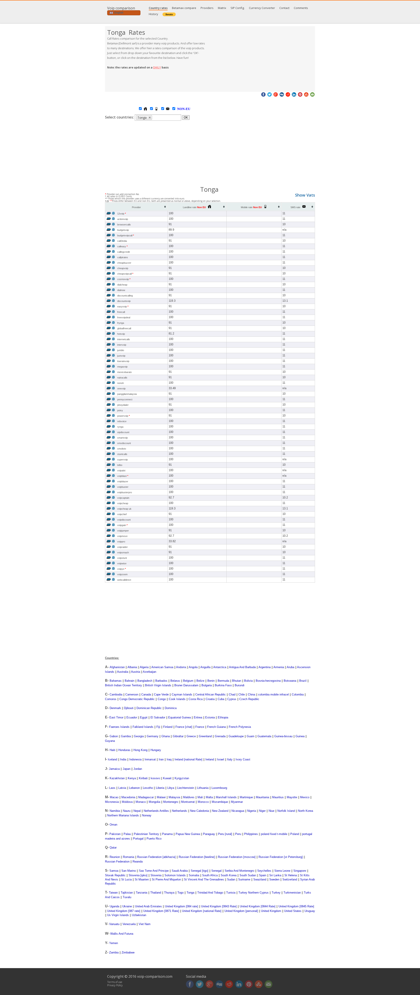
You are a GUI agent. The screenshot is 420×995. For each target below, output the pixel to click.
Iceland (112, 759)
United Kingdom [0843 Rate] (219, 906)
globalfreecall (124, 328)
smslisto (121, 448)
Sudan (231, 879)
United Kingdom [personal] (241, 911)
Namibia (115, 810)
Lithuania (202, 787)
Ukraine (127, 906)
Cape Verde (161, 694)
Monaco (141, 801)
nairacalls (122, 377)
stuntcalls (122, 454)
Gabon (114, 736)
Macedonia (128, 797)
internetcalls (123, 339)
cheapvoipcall (125, 273)
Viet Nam (144, 924)
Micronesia (112, 801)
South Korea (228, 875)
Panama (167, 834)
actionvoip (122, 219)
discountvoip (124, 301)
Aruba (290, 667)
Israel (220, 759)
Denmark (115, 708)
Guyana (110, 740)
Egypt (143, 717)
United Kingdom (271, 911)
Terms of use (114, 982)
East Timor (116, 717)
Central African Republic (210, 694)
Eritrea (198, 717)
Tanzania (141, 892)
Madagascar (146, 797)
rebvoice (121, 421)
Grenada (220, 736)
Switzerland (289, 879)
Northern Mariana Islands (123, 815)
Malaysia (174, 797)
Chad (232, 694)
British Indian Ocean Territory (123, 685)
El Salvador (157, 717)
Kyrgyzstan (182, 778)
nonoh (120, 383)
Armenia (278, 667)
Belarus (175, 680)
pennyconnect (124, 399)
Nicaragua (237, 810)
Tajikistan (127, 892)
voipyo (121, 569)
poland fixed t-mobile (274, 834)
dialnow (121, 290)
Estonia (210, 717)
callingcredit (123, 252)
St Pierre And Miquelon (166, 879)
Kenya (132, 778)
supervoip (122, 459)
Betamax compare (184, 8)
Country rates (158, 8)
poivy (120, 410)
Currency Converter (262, 8)
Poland (294, 834)
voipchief (122, 514)
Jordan (137, 768)
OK (186, 117)
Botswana (290, 680)
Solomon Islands (175, 875)
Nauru (126, 810)
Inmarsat (150, 759)
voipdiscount (124, 519)
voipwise (121, 563)
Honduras (124, 750)
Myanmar (237, 801)
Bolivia (248, 680)
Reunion (115, 857)
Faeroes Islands (119, 726)
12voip (121, 213)
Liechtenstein (185, 787)
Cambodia (116, 694)
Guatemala (264, 736)
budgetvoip (123, 230)
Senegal (216, 870)
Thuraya (169, 892)
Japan (126, 768)
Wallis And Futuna (121, 933)
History (153, 14)
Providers (207, 8)
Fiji (158, 726)
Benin (211, 680)
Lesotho (148, 787)
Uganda (114, 906)
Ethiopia (223, 717)
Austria (135, 671)
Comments (301, 8)
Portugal (138, 838)
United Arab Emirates (148, 906)
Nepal (137, 810)
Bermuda (223, 680)
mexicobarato (124, 372)
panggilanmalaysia (127, 394)
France (199, 726)
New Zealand (220, 810)
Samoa (113, 870)
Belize (200, 680)
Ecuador (131, 717)
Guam (250, 736)
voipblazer (122, 481)
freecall (121, 312)
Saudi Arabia (180, 870)
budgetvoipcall (125, 235)
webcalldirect (124, 580)
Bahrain (129, 680)
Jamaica (114, 768)
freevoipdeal (123, 317)
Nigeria (251, 810)
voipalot (121, 470)
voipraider (122, 547)
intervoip (121, 344)
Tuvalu (127, 897)
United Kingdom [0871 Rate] (161, 911)
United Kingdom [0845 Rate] (296, 906)
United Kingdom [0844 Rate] (257, 906)
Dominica (171, 708)
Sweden (274, 879)
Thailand (155, 892)
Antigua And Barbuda (242, 667)
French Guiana (216, 726)
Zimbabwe (128, 952)
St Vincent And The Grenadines (204, 879)
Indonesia (135, 759)
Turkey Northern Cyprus (253, 892)
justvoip (121, 355)
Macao (114, 797)
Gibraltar (178, 736)
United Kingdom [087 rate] (123, 911)
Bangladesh (144, 680)
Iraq (169, 759)
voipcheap (122, 503)
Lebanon (134, 787)
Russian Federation (117, 861)
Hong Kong (140, 750)
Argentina (265, 667)
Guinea (300, 736)
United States (292, 911)
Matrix (222, 8)
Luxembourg (219, 787)
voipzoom (122, 574)
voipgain (122, 525)
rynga (120, 426)
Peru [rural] (225, 834)
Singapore (299, 870)
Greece (191, 736)
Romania (128, 857)
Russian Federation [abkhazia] (156, 857)
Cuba (221, 699)
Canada (146, 694)
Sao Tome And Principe (154, 870)
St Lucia (126, 879)
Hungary (155, 750)
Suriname (244, 879)
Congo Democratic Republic (137, 699)
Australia (122, 671)
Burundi (239, 685)
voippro (121, 541)
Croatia (210, 699)
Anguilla (205, 667)
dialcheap (122, 284)
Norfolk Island (286, 810)
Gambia (126, 736)
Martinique (246, 797)
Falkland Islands (143, 726)
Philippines (251, 834)
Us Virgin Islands (118, 915)
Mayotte (292, 797)
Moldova (127, 801)
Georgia (139, 736)
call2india (122, 241)
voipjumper (123, 530)
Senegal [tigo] (199, 870)
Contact (284, 8)
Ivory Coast (243, 759)
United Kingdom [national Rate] (201, 911)
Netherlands (179, 810)
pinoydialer (123, 405)
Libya (170, 787)
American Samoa (162, 667)
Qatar (113, 847)
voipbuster (122, 487)
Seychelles (264, 870)
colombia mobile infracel (273, 694)
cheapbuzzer (124, 262)
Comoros (110, 699)
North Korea (305, 810)
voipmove (122, 536)
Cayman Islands (182, 694)
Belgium (188, 680)
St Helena (290, 875)
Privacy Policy (115, 985)
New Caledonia (199, 810)
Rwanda (138, 861)
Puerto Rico (154, 838)
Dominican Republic (149, 708)
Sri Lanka (275, 875)
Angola (193, 667)
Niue (271, 810)
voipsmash (123, 552)
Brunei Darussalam (186, 685)
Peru (238, 834)
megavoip (122, 366)
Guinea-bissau (283, 736)
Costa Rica (196, 699)
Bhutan (236, 680)
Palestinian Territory (146, 834)
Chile (241, 694)
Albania (132, 667)
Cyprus (231, 699)
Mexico (304, 797)
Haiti (112, 750)
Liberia (160, 787)
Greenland (205, 736)
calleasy (122, 246)
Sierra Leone (282, 870)
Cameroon (131, 694)
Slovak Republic (115, 875)
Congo (162, 699)
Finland (167, 726)
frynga (120, 323)
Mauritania (262, 797)
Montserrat (188, 801)
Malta (209, 797)
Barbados (161, 680)
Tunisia (230, 892)
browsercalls (124, 224)
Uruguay (309, 911)
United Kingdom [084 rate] (181, 906)
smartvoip (122, 437)
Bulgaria (206, 685)
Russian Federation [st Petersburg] (281, 857)
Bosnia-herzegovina (268, 680)
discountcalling (125, 295)
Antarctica (219, 667)
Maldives (188, 797)
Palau (127, 834)
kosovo (155, 778)
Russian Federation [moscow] (237, 857)
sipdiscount (123, 432)
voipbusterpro (124, 492)
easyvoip (122, 306)
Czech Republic (249, 699)
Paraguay (209, 834)
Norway (146, 815)
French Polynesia (240, 726)
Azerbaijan (149, 671)
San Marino (128, 870)
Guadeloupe (236, 736)
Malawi (161, 797)
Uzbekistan (139, 915)
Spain (262, 875)
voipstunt (122, 558)
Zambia (114, 952)
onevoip (121, 388)
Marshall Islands (226, 797)
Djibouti (128, 708)
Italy (230, 759)
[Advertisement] (262, 59)
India (123, 759)
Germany (152, 736)
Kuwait (167, 778)
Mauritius (278, 797)
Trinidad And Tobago (210, 892)
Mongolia (154, 801)
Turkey (276, 892)
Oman (113, 824)
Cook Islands (177, 699)
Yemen (113, 943)
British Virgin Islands (158, 685)
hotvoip (121, 334)
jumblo (120, 350)
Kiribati (143, 778)
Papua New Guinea (188, 834)
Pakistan (115, 834)
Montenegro (170, 801)
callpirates (122, 257)
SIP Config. (238, 8)
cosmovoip (123, 279)
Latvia (122, 787)
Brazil (302, 680)
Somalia (194, 875)
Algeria (144, 667)
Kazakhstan (117, 778)
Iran (161, 759)
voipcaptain (123, 498)
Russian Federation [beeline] (197, 857)
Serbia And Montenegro (239, 870)
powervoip (123, 416)
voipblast (122, 476)
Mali (200, 797)
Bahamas (116, 680)
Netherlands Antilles (156, 810)
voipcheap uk (124, 508)
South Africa (210, 875)
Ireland (209, 759)
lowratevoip (123, 361)
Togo (180, 892)
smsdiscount (124, 443)
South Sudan (248, 875)
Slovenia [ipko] (138, 875)
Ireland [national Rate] (188, 759)
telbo (119, 465)
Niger (262, 810)
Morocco (203, 801)
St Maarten (142, 879)
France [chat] (183, 726)
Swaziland (259, 879)
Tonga (190, 892)
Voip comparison (121, 8)
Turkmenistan (292, 892)
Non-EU (179, 109)
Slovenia (155, 875)
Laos (112, 787)
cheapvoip (122, 268)
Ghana (165, 736)
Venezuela (129, 924)
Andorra (181, 667)
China (251, 694)
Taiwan (113, 892)
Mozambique (220, 801)
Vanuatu (114, 924)
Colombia (298, 694)
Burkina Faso (223, 685)
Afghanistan (117, 667)
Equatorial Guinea (179, 717)
